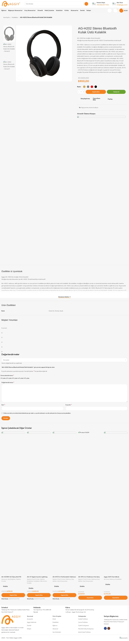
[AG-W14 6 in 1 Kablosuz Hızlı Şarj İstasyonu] (90, 503)
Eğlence (55, 625)
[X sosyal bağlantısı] (116, 99)
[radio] (84, 87)
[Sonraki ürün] (124, 17)
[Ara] (86, 4)
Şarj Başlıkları (12, 579)
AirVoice (106, 579)
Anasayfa (30, 619)
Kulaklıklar (15, 17)
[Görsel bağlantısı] (11, 620)
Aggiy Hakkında (31, 622)
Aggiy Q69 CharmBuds (111, 577)
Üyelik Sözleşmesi (83, 625)
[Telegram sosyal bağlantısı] (123, 99)
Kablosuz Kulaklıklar (116, 579)
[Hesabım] (109, 10)
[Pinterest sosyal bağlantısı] (118, 99)
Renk (79, 87)
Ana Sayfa (6, 17)
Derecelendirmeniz (7, 375)
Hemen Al (116, 92)
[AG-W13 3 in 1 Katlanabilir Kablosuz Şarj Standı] (64, 503)
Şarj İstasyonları (62, 581)
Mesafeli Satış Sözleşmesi (86, 629)
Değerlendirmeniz (7, 382)
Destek (29, 625)
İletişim (29, 629)
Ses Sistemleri (57, 632)
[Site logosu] (11, 4)
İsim (3, 405)
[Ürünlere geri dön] (122, 17)
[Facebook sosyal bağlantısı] (114, 99)
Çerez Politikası (83, 622)
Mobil (54, 619)
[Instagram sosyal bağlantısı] (108, 628)
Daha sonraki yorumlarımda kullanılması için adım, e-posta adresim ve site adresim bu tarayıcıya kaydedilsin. (37, 413)
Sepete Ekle (95, 92)
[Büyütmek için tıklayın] (19, 77)
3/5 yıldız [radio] (14, 378)
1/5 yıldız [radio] (3, 378)
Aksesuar (4, 579)
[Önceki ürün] (120, 17)
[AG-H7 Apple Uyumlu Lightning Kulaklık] (39, 503)
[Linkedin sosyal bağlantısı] (121, 99)
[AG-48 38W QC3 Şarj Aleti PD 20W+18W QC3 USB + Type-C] (13, 503)
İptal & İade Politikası (84, 632)
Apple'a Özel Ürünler (33, 579)
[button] (13, 595)
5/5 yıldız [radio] (26, 378)
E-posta (69, 405)
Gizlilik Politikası (83, 619)
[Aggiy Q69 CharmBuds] (116, 503)
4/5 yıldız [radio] (20, 378)
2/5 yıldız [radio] (9, 378)
